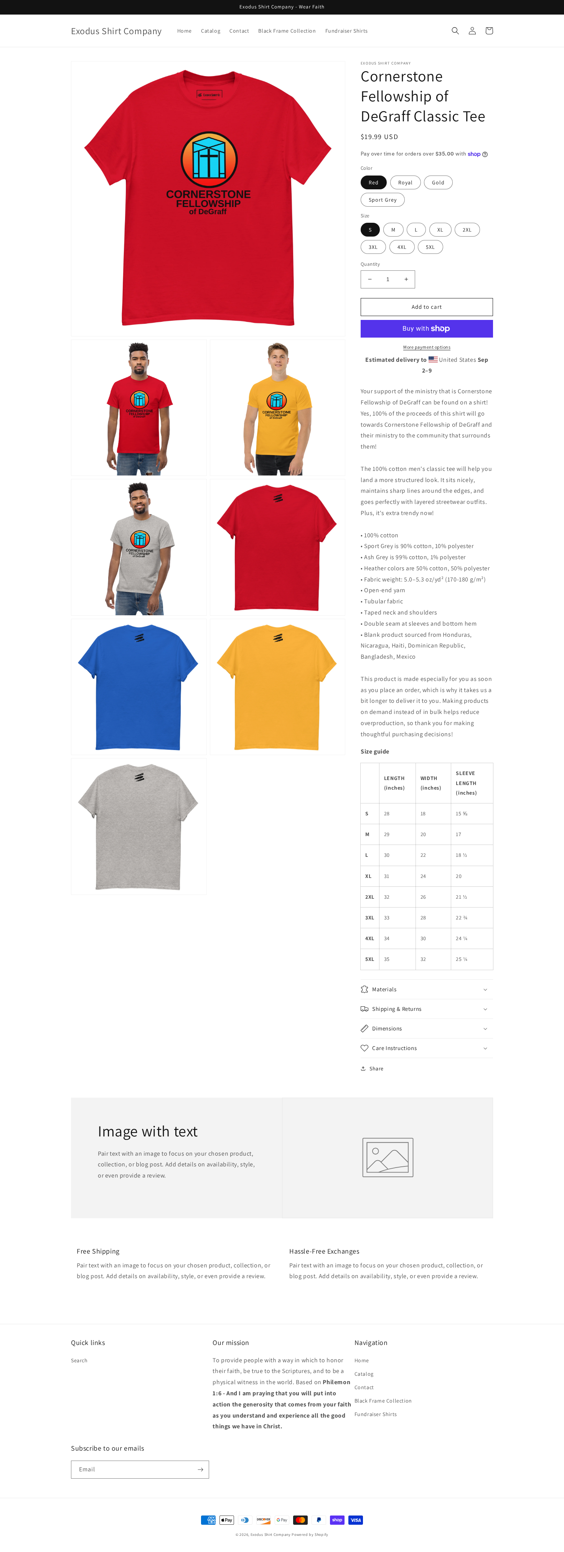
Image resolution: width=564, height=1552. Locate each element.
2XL (467, 229)
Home (362, 1360)
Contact (364, 1387)
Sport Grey (383, 199)
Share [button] (376, 1068)
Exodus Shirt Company (271, 1534)
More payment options (426, 347)
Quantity (370, 264)
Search (79, 1360)
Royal (405, 182)
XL (440, 229)
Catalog (364, 1373)
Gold (438, 182)
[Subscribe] (200, 1470)
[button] (455, 30)
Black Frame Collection (383, 1400)
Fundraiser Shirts (376, 1414)
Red (374, 182)
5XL (430, 246)
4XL (402, 246)
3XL (373, 246)
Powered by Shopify (310, 1534)
